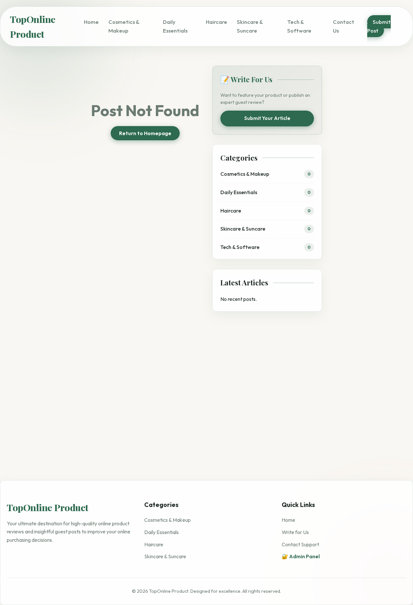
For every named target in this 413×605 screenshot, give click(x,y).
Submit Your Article (267, 118)
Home (91, 21)
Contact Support (300, 544)
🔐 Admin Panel (301, 556)
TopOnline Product (32, 26)
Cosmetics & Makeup (167, 520)
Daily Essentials (161, 532)
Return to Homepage (145, 133)
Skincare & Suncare (165, 556)
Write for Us (295, 532)
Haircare (216, 21)
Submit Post (379, 26)
